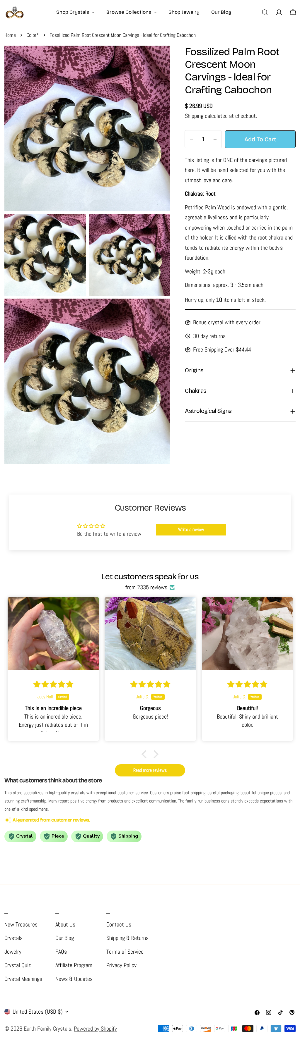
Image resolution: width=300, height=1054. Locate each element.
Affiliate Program (73, 965)
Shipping (194, 116)
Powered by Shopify (95, 1028)
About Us (65, 924)
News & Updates (74, 979)
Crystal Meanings (23, 979)
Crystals (13, 938)
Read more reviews (150, 770)
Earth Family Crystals (47, 1028)
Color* (32, 35)
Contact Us (118, 924)
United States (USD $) (38, 1011)
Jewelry (12, 951)
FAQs (61, 951)
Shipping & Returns (127, 938)
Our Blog (64, 938)
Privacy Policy (121, 965)
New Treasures (21, 924)
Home (10, 35)
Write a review (191, 529)
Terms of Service (125, 951)
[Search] (265, 12)
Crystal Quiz (17, 965)
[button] (146, 754)
